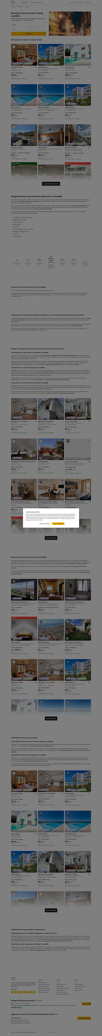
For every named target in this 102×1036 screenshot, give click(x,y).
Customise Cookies (45, 523)
